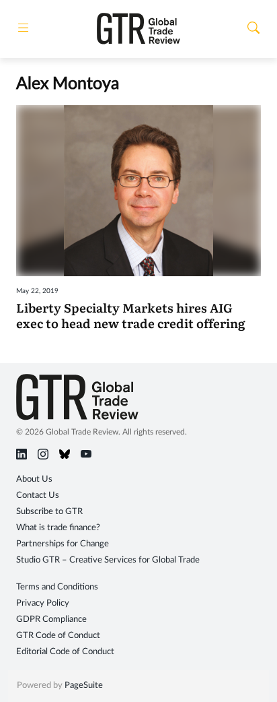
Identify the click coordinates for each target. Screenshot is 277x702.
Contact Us (37, 495)
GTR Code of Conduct (58, 635)
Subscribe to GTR (49, 511)
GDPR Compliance (51, 619)
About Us (34, 479)
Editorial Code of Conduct (65, 651)
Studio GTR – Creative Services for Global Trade (108, 560)
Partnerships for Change (62, 544)
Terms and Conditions (57, 587)
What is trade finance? (58, 527)
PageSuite (84, 685)
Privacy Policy (42, 603)
